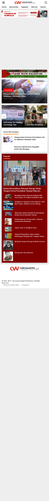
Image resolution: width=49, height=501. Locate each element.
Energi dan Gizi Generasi (24, 252)
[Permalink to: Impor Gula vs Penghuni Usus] (8, 229)
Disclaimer (25, 285)
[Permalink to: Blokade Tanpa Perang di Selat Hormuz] (8, 245)
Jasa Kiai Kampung (34, 125)
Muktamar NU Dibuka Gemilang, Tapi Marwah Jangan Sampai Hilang (12, 123)
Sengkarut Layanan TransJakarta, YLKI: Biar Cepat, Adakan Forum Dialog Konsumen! (30, 203)
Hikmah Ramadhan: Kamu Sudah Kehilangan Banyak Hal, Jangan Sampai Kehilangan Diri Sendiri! (30, 235)
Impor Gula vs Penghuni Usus (26, 228)
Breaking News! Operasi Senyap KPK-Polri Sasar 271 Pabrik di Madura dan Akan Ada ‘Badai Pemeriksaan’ (29, 196)
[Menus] (3, 2)
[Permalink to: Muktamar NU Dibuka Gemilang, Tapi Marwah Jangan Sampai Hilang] (13, 116)
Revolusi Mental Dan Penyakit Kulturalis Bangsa (26, 148)
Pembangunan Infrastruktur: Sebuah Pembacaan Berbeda (29, 220)
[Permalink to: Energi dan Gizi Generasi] (8, 256)
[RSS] (24, 273)
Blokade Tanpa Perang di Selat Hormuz (30, 241)
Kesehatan (8, 90)
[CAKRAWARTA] (25, 2)
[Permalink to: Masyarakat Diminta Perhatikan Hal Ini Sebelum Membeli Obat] (8, 139)
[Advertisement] (24, 42)
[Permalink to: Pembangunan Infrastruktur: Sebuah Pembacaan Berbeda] (8, 221)
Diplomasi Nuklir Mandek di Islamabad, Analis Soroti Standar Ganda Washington (29, 214)
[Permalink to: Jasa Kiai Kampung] (35, 116)
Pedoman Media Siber (11, 285)
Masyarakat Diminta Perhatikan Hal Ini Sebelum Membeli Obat (21, 95)
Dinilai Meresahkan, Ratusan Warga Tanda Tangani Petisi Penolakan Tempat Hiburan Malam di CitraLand (22, 189)
